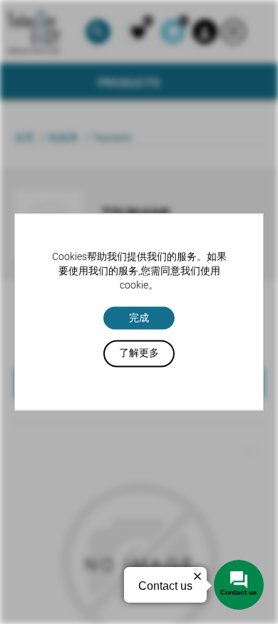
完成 (139, 317)
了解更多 (139, 353)
